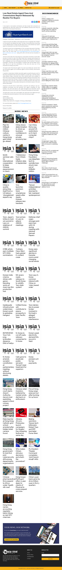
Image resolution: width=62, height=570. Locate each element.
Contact (29, 558)
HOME (5, 7)
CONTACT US (28, 7)
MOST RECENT (12, 7)
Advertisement (30, 556)
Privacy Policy (30, 554)
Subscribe (50, 558)
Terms (28, 552)
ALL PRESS (20, 7)
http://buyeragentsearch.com (24, 103)
